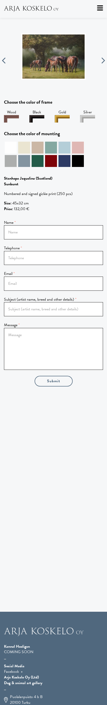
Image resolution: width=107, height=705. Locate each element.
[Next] (103, 61)
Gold (62, 112)
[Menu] (100, 8)
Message (10, 325)
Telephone (12, 248)
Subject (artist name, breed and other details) (39, 299)
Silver (87, 112)
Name (8, 222)
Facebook (11, 671)
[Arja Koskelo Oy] (53, 9)
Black (37, 112)
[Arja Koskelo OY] (44, 635)
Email (8, 274)
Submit (53, 381)
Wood (11, 112)
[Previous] (3, 61)
